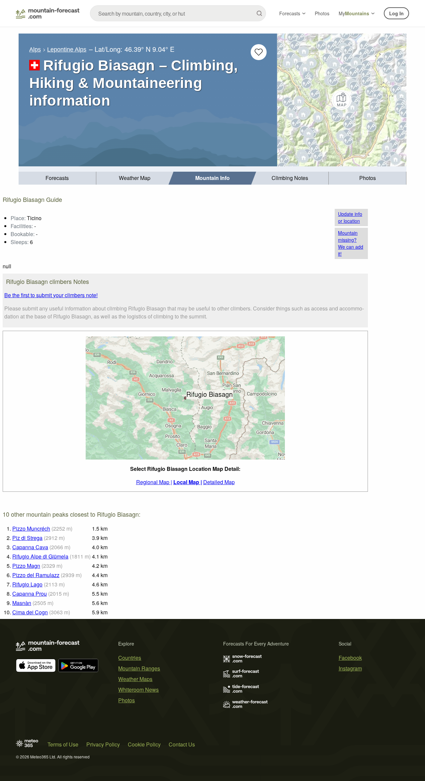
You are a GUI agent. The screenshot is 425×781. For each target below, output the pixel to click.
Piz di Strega (27, 538)
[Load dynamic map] (341, 100)
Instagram (350, 668)
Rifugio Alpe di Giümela (40, 556)
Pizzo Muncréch (31, 528)
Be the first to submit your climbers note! (51, 295)
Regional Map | (154, 482)
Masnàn (21, 603)
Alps (35, 49)
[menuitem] (57, 178)
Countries (129, 657)
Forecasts (289, 13)
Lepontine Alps (66, 49)
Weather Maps (135, 679)
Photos (322, 13)
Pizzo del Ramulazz (35, 575)
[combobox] (178, 13)
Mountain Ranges (139, 668)
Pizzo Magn (26, 565)
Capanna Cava (30, 547)
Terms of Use (62, 744)
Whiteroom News (138, 689)
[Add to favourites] (259, 52)
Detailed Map (219, 482)
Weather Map (134, 178)
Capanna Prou (29, 593)
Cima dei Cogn (30, 612)
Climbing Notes (290, 178)
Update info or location (350, 217)
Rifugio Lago (27, 584)
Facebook (350, 657)
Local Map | (187, 482)
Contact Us (182, 744)
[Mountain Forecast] (47, 13)
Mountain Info (212, 178)
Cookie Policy (144, 744)
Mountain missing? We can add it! (350, 243)
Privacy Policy (103, 744)
